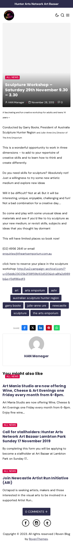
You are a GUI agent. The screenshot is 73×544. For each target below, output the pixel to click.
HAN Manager (16, 102)
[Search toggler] (62, 15)
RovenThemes (38, 539)
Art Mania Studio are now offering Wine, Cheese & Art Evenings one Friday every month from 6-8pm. (34, 390)
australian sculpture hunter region (36, 298)
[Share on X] (33, 327)
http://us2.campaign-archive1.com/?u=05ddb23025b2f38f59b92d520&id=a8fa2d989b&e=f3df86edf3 (36, 274)
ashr (54, 290)
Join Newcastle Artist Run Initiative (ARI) (35, 480)
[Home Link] (9, 15)
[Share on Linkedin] (41, 327)
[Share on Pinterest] (49, 327)
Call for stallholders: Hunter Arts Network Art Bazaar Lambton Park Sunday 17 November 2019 (34, 436)
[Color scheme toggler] (57, 15)
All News (12, 77)
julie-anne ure (36, 305)
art (17, 290)
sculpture (20, 313)
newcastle (59, 305)
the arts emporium (45, 313)
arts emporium (35, 290)
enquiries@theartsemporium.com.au (27, 253)
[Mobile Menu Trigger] (68, 15)
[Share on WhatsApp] (57, 327)
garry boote (13, 305)
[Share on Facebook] (25, 327)
